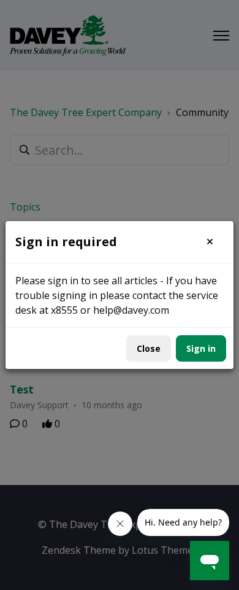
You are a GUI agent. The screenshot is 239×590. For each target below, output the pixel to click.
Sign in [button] (201, 348)
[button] (210, 242)
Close (149, 348)
